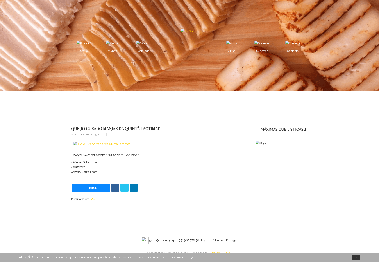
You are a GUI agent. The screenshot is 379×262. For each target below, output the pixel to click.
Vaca (94, 199)
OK (356, 257)
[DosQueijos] (189, 31)
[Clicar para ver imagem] (101, 144)
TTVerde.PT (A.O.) (220, 253)
